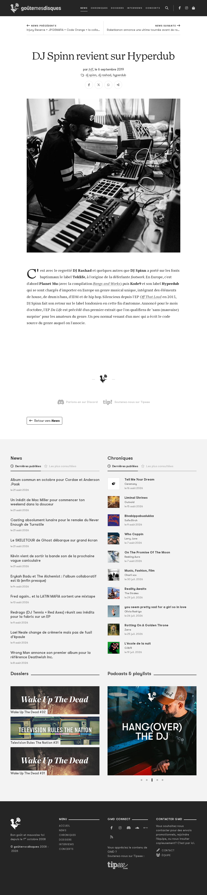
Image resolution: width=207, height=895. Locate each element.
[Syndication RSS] (112, 837)
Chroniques (99, 8)
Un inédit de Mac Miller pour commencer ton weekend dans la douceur (48, 502)
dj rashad (104, 75)
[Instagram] (187, 8)
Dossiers (117, 8)
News (84, 8)
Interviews (134, 8)
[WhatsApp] (108, 85)
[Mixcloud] (146, 828)
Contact (168, 850)
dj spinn (91, 75)
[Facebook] (180, 8)
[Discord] (129, 828)
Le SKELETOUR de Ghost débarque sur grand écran (54, 540)
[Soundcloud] (137, 828)
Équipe (166, 855)
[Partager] (118, 85)
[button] (141, 780)
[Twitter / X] (99, 85)
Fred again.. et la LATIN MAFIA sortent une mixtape (53, 596)
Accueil (64, 825)
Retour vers (47, 421)
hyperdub (119, 75)
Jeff (91, 69)
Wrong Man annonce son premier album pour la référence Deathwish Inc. (51, 655)
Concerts (153, 8)
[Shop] (193, 8)
